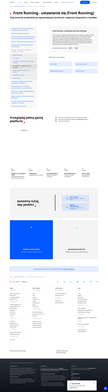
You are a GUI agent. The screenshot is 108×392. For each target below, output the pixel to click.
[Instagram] (90, 281)
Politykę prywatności (54, 369)
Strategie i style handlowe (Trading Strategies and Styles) (21, 50)
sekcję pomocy (68, 269)
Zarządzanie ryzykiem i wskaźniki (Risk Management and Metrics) (22, 82)
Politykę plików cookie (62, 369)
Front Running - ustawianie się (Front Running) (22, 66)
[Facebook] (57, 281)
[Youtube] (77, 281)
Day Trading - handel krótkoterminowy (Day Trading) (23, 62)
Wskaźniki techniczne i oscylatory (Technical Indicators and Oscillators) (21, 87)
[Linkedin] (64, 281)
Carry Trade (16, 58)
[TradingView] (97, 281)
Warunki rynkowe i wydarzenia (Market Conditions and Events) (22, 102)
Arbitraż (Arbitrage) (17, 55)
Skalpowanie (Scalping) (18, 75)
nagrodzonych (79, 119)
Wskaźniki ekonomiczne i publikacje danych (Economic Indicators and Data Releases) (23, 37)
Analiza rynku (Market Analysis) (20, 33)
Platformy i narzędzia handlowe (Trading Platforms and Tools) (22, 92)
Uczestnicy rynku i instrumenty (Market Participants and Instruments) (22, 29)
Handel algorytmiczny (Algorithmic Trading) (21, 71)
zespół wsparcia (92, 368)
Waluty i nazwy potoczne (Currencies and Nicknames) (22, 97)
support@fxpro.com (75, 373)
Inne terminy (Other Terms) (19, 106)
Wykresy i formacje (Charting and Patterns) (23, 41)
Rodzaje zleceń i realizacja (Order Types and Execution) (22, 45)
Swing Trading (16, 78)
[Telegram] (84, 281)
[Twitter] (71, 281)
